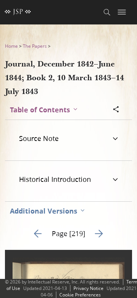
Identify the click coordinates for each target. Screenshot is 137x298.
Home (11, 46)
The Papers (35, 46)
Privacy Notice (88, 288)
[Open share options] (116, 110)
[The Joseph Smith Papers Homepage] (18, 12)
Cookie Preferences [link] (80, 295)
